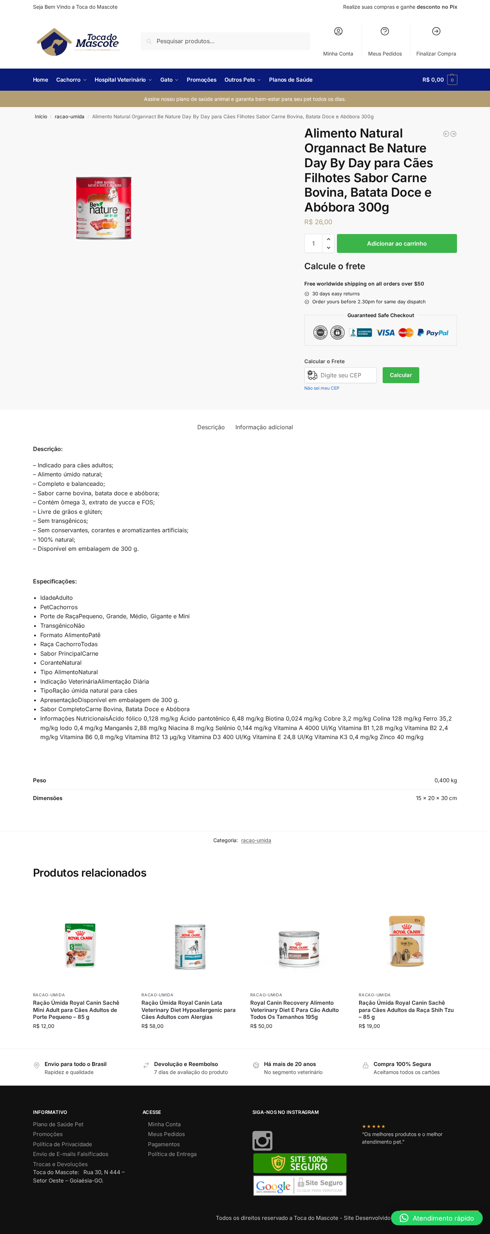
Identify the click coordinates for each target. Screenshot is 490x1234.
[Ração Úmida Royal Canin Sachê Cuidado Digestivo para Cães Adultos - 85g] (446, 134)
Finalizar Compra (436, 53)
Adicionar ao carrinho (397, 243)
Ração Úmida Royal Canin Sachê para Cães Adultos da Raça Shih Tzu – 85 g (406, 1009)
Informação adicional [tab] (264, 427)
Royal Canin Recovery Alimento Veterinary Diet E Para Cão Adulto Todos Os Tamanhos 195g (294, 1009)
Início (41, 116)
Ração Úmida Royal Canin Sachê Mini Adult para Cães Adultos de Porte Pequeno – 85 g (76, 1009)
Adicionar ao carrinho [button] (81, 1041)
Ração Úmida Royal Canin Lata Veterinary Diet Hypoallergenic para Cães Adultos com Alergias (188, 1009)
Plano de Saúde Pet (58, 1124)
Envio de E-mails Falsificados (70, 1154)
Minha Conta (338, 53)
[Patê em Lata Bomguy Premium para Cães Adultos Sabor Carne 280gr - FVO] (453, 134)
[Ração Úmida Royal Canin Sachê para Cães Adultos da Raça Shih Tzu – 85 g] (408, 939)
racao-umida (70, 116)
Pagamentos (164, 1144)
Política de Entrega (172, 1154)
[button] (440, 80)
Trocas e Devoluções (60, 1164)
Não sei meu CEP (321, 388)
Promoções (48, 1134)
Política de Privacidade (62, 1144)
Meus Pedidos (385, 53)
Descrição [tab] (211, 427)
